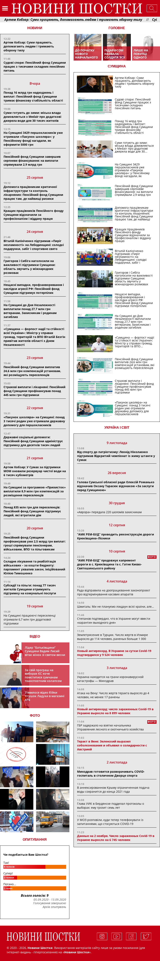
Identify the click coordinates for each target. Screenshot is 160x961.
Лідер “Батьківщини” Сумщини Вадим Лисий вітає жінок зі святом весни (45, 651)
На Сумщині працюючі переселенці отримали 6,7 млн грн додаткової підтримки (30, 619)
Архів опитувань (54, 907)
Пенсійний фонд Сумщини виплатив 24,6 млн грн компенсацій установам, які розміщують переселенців (32, 371)
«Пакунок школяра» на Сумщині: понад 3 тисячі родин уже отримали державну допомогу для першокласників (34, 421)
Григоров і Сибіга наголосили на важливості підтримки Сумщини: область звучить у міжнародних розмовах (29, 267)
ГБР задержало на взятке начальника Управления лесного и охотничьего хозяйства (110, 727)
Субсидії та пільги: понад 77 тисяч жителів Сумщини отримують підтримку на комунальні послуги (30, 589)
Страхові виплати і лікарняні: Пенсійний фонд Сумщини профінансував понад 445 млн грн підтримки (34, 391)
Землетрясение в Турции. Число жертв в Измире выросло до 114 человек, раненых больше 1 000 (112, 637)
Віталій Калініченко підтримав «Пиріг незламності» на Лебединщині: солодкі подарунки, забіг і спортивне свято (34, 245)
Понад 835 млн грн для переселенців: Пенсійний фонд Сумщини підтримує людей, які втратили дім (32, 511)
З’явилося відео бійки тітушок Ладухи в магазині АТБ (44, 696)
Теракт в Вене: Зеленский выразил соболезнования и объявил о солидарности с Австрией (112, 745)
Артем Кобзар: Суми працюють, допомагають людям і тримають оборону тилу (29, 46)
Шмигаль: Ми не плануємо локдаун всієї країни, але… (115, 606)
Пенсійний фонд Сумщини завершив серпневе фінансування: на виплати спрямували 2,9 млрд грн (32, 160)
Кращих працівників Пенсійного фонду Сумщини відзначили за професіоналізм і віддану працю (34, 215)
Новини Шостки (76, 952)
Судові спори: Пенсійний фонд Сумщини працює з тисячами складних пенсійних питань (35, 66)
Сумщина (117, 66)
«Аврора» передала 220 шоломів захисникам (109, 512)
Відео (35, 636)
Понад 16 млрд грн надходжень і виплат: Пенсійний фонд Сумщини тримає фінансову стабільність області (33, 96)
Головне (117, 28)
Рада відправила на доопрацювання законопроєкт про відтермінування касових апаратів (113, 592)
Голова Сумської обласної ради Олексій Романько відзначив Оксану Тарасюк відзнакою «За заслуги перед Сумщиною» (115, 486)
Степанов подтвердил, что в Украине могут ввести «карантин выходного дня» (113, 621)
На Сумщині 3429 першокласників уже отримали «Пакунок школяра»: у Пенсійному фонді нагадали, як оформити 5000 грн (33, 139)
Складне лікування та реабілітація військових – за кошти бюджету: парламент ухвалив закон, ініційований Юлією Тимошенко (34, 567)
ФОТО (35, 715)
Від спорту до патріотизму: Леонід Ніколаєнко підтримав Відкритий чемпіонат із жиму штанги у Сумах (116, 456)
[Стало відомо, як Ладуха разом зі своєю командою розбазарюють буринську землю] (16, 731)
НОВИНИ (34, 28)
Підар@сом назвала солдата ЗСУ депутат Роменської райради (114, 59)
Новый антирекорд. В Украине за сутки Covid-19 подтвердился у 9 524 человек (114, 653)
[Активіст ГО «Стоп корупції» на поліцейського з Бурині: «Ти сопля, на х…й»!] (16, 799)
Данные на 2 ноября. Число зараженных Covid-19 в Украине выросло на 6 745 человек (115, 838)
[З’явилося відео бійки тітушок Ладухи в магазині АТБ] (16, 776)
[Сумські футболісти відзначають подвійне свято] (16, 821)
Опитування (35, 839)
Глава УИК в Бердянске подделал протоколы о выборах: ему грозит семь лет (110, 806)
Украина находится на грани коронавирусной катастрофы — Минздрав (110, 679)
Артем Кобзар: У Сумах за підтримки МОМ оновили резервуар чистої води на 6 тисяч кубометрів (35, 471)
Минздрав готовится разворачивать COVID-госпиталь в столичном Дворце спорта (111, 773)
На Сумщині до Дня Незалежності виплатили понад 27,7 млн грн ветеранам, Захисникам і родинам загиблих (30, 311)
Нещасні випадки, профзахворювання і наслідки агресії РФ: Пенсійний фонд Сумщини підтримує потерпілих (34, 289)
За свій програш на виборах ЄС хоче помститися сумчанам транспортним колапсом (43, 675)
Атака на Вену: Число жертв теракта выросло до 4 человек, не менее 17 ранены (113, 695)
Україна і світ (116, 427)
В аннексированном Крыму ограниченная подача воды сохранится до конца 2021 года (113, 789)
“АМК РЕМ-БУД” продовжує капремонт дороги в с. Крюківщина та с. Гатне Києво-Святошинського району (109, 564)
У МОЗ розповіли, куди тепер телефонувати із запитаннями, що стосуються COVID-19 (110, 822)
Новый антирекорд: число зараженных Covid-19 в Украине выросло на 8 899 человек (115, 711)
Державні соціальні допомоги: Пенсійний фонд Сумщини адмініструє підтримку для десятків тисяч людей (33, 441)
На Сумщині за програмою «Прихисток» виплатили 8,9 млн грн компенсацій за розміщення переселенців (35, 491)
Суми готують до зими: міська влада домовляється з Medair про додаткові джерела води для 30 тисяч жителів (32, 117)
